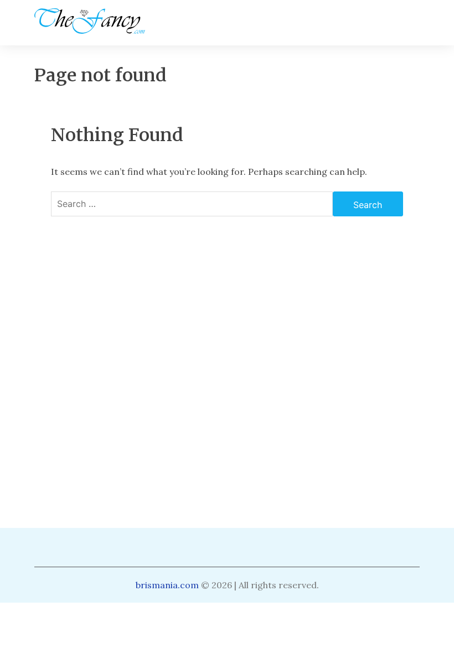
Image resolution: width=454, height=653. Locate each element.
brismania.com (167, 584)
